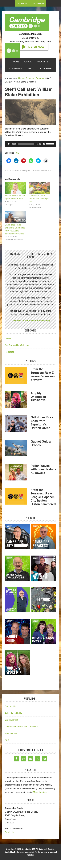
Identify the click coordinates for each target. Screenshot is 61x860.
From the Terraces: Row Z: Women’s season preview (43, 374)
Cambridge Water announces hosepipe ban (39, 198)
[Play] (8, 143)
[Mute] (43, 143)
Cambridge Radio (27, 23)
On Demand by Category (17, 345)
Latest (8, 338)
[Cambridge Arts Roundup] (17, 536)
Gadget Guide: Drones (41, 443)
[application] (30, 144)
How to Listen (11, 733)
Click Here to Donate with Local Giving (30, 320)
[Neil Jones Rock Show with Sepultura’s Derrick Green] (16, 424)
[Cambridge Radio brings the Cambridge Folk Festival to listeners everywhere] (15, 217)
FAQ (7, 740)
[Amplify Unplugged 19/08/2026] (16, 400)
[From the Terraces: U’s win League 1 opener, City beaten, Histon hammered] (16, 496)
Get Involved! (11, 719)
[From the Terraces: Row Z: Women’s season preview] (16, 376)
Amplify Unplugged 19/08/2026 (38, 396)
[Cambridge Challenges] (17, 568)
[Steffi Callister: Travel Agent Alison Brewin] (15, 188)
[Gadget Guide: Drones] (16, 448)
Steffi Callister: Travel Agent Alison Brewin (15, 197)
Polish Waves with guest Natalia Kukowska (43, 469)
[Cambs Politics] (17, 599)
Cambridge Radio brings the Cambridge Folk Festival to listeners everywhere (15, 229)
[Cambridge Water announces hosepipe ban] (39, 188)
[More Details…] (40, 791)
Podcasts (9, 351)
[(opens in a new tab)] (43, 536)
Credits (51, 849)
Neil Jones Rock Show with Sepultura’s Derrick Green (42, 422)
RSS (17, 152)
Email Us (9, 832)
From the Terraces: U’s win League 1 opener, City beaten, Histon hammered (43, 496)
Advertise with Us (13, 713)
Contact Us (10, 706)
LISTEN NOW (36, 47)
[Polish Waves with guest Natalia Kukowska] (16, 472)
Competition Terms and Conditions (21, 726)
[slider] (50, 143)
